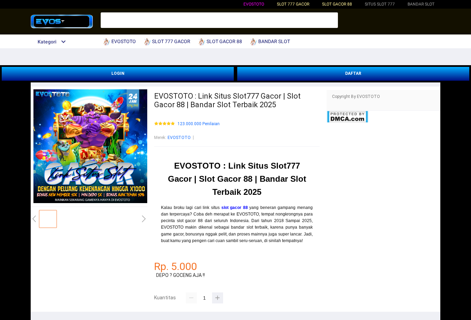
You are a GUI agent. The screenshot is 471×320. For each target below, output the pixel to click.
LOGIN (117, 73)
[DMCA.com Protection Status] (347, 121)
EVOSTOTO (253, 4)
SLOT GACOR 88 (337, 4)
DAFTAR (353, 73)
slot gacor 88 (234, 207)
